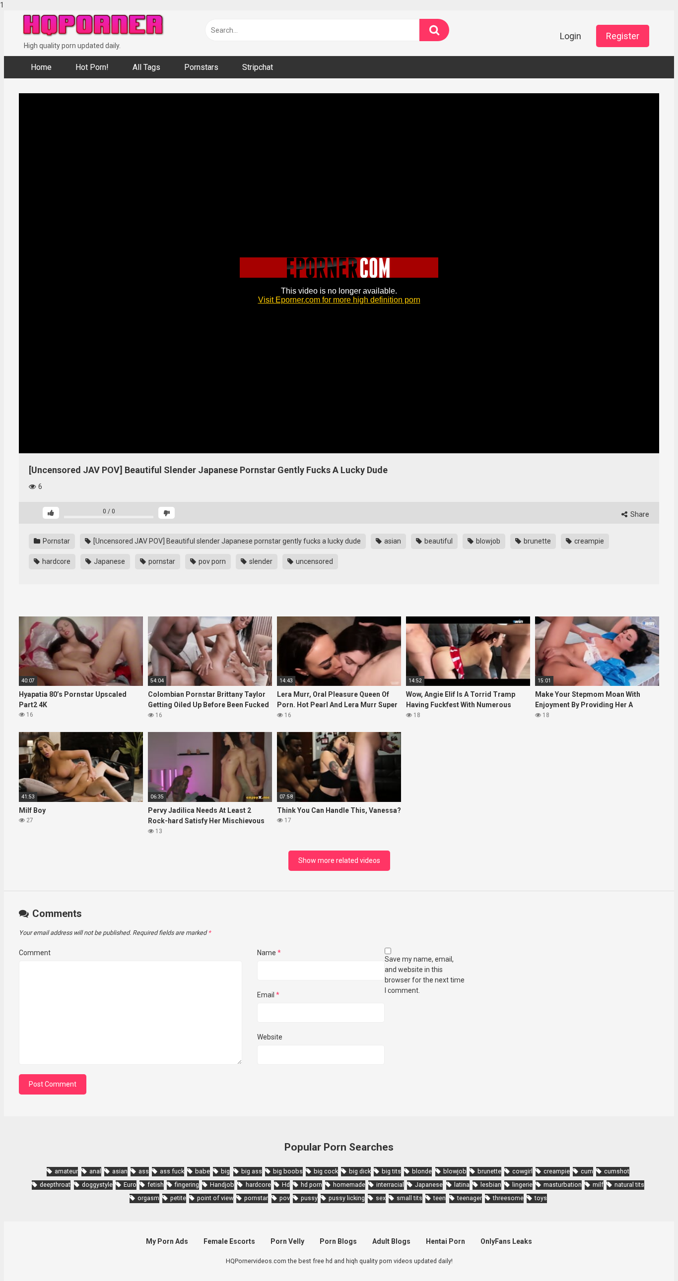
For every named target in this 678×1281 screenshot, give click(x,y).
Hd (286, 1184)
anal (95, 1171)
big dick (360, 1171)
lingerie (522, 1184)
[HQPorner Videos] (93, 25)
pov (284, 1198)
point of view (215, 1198)
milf (598, 1184)
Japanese (108, 561)
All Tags (146, 67)
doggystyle (97, 1184)
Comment (35, 953)
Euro (130, 1184)
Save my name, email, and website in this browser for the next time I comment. (425, 974)
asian (392, 541)
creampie (588, 541)
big (225, 1171)
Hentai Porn (445, 1241)
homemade (349, 1184)
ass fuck (172, 1171)
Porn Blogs (338, 1241)
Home (41, 67)
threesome (508, 1198)
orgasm (148, 1198)
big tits (391, 1171)
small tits (409, 1198)
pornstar (161, 561)
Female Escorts (229, 1241)
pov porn (211, 561)
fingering (187, 1184)
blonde (422, 1171)
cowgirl (522, 1171)
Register (622, 36)
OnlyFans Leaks (506, 1241)
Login (570, 36)
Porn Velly (287, 1241)
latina (462, 1184)
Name (269, 953)
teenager (469, 1198)
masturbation (562, 1184)
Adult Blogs (391, 1241)
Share (639, 514)
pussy (309, 1198)
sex (381, 1198)
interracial (390, 1184)
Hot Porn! (92, 67)
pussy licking (347, 1198)
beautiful (438, 541)
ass (143, 1171)
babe (202, 1171)
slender (260, 561)
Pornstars (201, 67)
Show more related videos (339, 860)
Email (268, 995)
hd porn (311, 1184)
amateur (66, 1171)
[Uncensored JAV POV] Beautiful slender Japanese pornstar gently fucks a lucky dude (226, 541)
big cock (326, 1171)
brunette (536, 541)
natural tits (629, 1184)
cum (587, 1171)
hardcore (55, 561)
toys (541, 1198)
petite (178, 1198)
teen (439, 1198)
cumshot (616, 1171)
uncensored (313, 561)
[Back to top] (644, 1252)
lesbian (490, 1184)
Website (269, 1037)
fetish (155, 1184)
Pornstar (55, 541)
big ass (251, 1171)
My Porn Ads (167, 1241)
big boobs (288, 1171)
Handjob (222, 1184)
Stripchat (257, 67)
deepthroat (55, 1184)
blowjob (487, 541)
